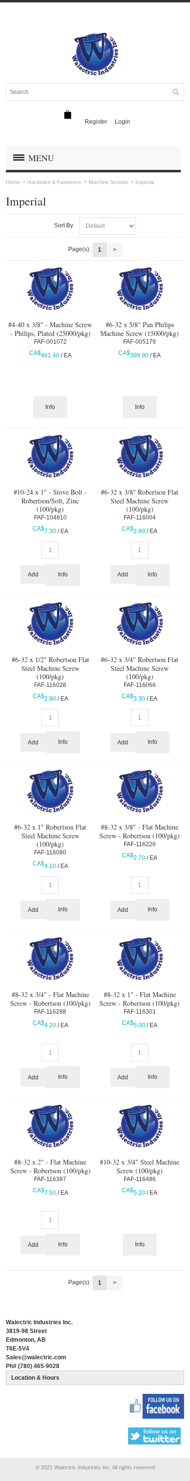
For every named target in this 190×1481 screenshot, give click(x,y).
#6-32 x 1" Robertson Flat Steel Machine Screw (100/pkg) (50, 835)
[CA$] (67, 115)
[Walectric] (95, 54)
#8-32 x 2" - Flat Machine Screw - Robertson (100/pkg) (50, 1166)
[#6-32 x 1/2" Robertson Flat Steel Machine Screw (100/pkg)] (50, 623)
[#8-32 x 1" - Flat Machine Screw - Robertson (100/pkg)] (140, 958)
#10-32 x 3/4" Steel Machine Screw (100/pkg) (139, 1166)
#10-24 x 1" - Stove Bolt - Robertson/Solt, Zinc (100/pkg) (50, 500)
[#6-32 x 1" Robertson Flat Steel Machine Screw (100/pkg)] (50, 791)
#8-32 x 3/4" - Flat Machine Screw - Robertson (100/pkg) (50, 998)
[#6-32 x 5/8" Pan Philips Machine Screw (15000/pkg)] (140, 288)
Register (96, 121)
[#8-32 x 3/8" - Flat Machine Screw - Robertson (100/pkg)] (140, 791)
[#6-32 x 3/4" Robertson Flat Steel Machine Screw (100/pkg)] (140, 623)
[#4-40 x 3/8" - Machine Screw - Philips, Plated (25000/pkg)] (50, 288)
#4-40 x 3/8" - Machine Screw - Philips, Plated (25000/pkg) (50, 328)
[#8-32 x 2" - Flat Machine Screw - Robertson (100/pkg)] (50, 1126)
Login (122, 121)
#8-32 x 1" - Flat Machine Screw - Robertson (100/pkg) (139, 998)
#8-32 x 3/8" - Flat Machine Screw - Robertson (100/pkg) (139, 831)
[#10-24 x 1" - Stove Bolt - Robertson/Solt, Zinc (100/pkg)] (50, 456)
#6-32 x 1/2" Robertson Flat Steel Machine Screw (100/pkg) (50, 668)
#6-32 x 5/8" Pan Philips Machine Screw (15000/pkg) (139, 328)
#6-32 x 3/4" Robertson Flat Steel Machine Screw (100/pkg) (139, 668)
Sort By (63, 225)
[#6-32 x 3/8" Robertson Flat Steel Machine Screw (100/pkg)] (140, 456)
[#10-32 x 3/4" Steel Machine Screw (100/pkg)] (140, 1126)
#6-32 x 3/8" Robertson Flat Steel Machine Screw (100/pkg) (139, 500)
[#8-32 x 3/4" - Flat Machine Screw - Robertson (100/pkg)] (50, 958)
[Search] (175, 92)
